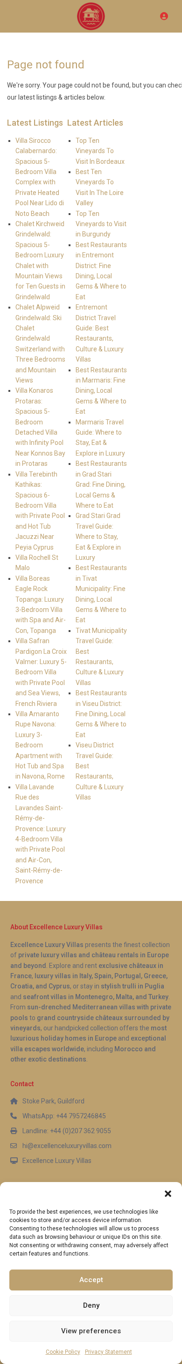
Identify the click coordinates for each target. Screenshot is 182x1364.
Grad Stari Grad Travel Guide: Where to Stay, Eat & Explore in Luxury (98, 536)
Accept (91, 1280)
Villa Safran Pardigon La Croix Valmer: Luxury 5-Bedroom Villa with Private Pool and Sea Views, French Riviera (41, 672)
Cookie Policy (63, 1352)
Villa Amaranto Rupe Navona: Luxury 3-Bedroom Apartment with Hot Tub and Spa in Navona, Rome (40, 745)
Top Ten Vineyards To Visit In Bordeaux (100, 151)
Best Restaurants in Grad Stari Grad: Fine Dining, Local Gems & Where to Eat (101, 484)
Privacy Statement (108, 1352)
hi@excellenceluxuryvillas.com (67, 1145)
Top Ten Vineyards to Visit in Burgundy (101, 224)
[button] (168, 1193)
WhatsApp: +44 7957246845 (64, 1116)
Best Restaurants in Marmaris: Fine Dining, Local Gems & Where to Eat (101, 391)
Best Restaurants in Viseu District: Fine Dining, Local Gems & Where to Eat (101, 714)
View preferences (91, 1331)
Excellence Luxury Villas (56, 1160)
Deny (91, 1305)
